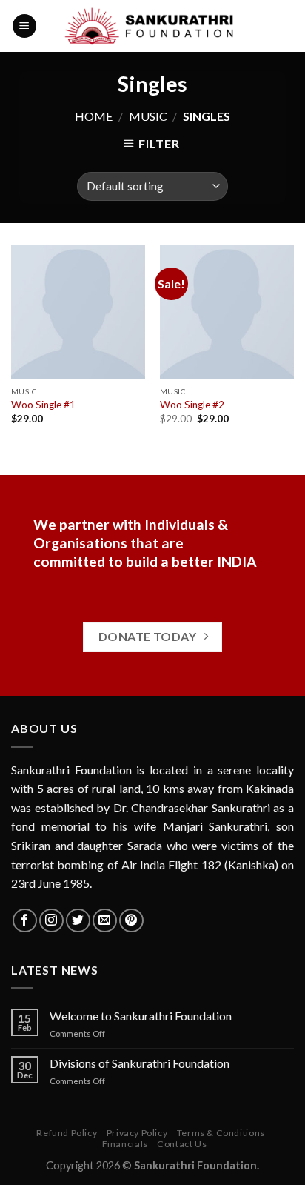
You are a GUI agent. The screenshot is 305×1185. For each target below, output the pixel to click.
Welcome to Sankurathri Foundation (141, 1016)
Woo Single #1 (43, 405)
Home (94, 116)
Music (148, 116)
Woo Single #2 (192, 405)
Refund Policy (66, 1132)
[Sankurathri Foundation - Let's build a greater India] (153, 26)
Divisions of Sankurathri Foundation (139, 1063)
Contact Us (182, 1143)
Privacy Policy (137, 1132)
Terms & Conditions (221, 1132)
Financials (125, 1143)
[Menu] (24, 26)
